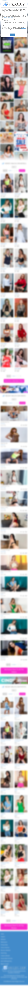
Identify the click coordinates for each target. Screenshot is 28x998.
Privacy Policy (23, 28)
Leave (25, 34)
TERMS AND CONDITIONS (9, 17)
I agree (12, 35)
